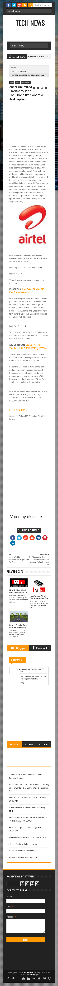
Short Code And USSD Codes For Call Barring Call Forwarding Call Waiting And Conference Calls (29, 788)
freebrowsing (19, 71)
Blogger (35, 975)
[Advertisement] (32, 41)
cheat (17, 82)
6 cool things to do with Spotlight (23, 857)
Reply (22, 683)
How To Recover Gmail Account (22, 851)
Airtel (12, 82)
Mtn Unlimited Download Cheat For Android (28, 837)
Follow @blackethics (18, 410)
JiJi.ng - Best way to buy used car (23, 844)
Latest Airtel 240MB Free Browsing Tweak (28, 346)
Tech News (30, 23)
